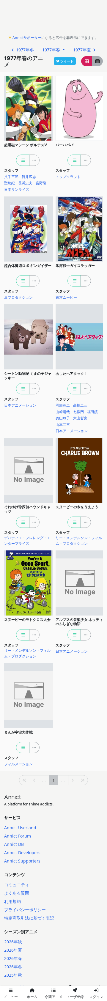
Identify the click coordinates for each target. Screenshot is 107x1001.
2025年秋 (13, 975)
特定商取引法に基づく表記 (29, 918)
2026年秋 (13, 942)
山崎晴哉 (63, 411)
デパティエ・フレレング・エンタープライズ (27, 540)
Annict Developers (22, 852)
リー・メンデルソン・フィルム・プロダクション (79, 540)
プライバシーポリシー (25, 909)
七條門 (78, 411)
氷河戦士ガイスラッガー (75, 265)
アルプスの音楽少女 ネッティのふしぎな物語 (79, 621)
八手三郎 (11, 176)
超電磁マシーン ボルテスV (25, 145)
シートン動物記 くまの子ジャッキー (27, 375)
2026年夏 (13, 950)
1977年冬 (24, 50)
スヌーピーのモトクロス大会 (27, 619)
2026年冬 (13, 966)
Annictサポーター (26, 37)
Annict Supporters (22, 861)
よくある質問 (16, 893)
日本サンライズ (16, 189)
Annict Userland (20, 827)
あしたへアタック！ (72, 373)
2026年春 (13, 958)
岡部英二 (63, 405)
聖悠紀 (9, 182)
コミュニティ (16, 884)
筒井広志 (29, 176)
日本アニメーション (20, 405)
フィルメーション (18, 764)
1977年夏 (82, 50)
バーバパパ (64, 145)
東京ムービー (66, 297)
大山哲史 (80, 418)
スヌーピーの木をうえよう (77, 507)
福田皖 (92, 411)
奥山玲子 (63, 418)
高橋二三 (80, 405)
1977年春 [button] (51, 50)
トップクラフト (68, 176)
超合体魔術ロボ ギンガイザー (27, 265)
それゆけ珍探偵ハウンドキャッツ (27, 509)
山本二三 (63, 424)
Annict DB (14, 844)
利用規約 (12, 901)
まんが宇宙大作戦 (18, 732)
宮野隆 (41, 182)
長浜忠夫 (25, 182)
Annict (12, 797)
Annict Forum (17, 836)
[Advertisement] (53, 19)
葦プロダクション (18, 297)
